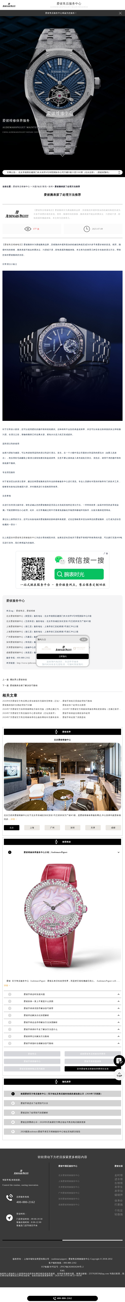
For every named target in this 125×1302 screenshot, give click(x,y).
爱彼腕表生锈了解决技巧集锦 (24, 685)
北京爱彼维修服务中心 (69, 1175)
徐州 (51, 186)
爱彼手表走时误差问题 (34, 994)
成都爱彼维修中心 (14, 652)
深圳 (72, 828)
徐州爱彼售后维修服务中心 (23, 537)
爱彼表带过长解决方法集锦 (36, 1036)
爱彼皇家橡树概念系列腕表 (32, 1069)
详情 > (14, 819)
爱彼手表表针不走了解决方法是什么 (41, 1029)
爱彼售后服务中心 (69, 3)
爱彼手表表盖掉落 (92, 1061)
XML (62, 1271)
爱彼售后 (20, 611)
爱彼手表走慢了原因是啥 (74, 717)
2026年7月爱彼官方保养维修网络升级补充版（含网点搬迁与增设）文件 (35, 709)
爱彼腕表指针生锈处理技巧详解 (17, 705)
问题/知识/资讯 (40, 186)
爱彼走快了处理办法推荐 (74, 705)
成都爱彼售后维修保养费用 (92, 1054)
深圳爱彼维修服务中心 (69, 1199)
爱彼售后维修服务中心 (79, 1259)
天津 (93, 828)
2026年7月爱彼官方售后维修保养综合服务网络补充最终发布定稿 (32, 717)
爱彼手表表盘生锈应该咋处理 (76, 713)
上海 (32, 828)
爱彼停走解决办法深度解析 (36, 1015)
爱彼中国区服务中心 (67, 1166)
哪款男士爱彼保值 (18, 679)
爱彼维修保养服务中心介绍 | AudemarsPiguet (45, 852)
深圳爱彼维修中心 (14, 642)
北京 (12, 828)
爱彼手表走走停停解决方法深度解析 (41, 1022)
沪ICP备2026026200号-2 (72, 1267)
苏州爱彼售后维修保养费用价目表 (93, 1069)
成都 (113, 828)
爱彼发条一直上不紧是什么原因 (38, 1001)
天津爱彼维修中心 (14, 647)
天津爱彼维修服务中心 (69, 1187)
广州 (52, 828)
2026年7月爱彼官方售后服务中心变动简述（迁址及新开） (29, 713)
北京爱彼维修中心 (14, 616)
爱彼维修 (31, 611)
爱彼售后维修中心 (21, 186)
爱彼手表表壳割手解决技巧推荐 (38, 1008)
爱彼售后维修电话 (13, 244)
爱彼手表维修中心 (32, 1061)
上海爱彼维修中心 (14, 626)
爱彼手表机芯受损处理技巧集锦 (77, 701)
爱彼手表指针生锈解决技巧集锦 (38, 1043)
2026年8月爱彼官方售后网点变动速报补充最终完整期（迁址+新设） (34, 701)
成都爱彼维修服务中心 (69, 1205)
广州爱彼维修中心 (14, 637)
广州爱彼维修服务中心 (69, 1193)
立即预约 (63, 656)
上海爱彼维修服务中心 (69, 1181)
